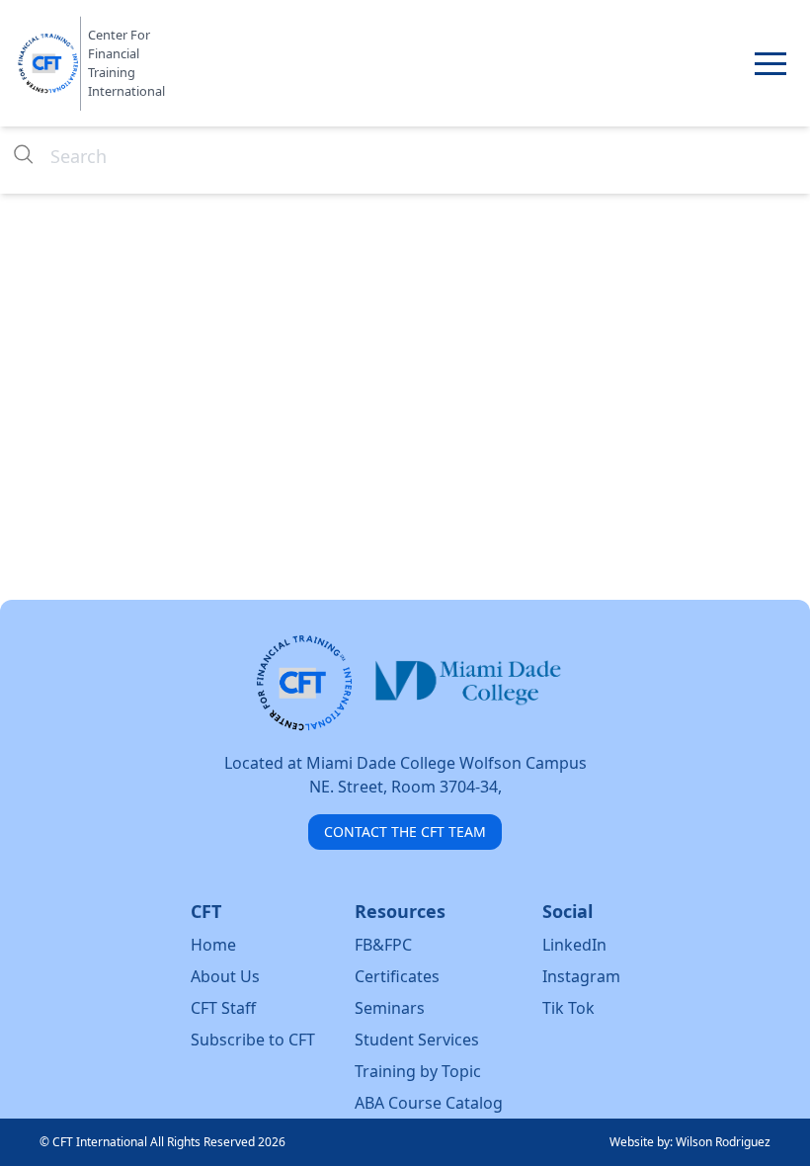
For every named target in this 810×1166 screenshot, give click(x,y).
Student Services (417, 1039)
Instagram (581, 976)
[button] (770, 63)
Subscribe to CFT (253, 1039)
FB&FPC (383, 945)
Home (213, 945)
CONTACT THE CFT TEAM (405, 831)
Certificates (397, 976)
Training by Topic (418, 1071)
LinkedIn (574, 945)
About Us (225, 976)
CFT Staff (223, 1008)
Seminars (390, 1008)
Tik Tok (568, 1008)
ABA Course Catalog (429, 1103)
